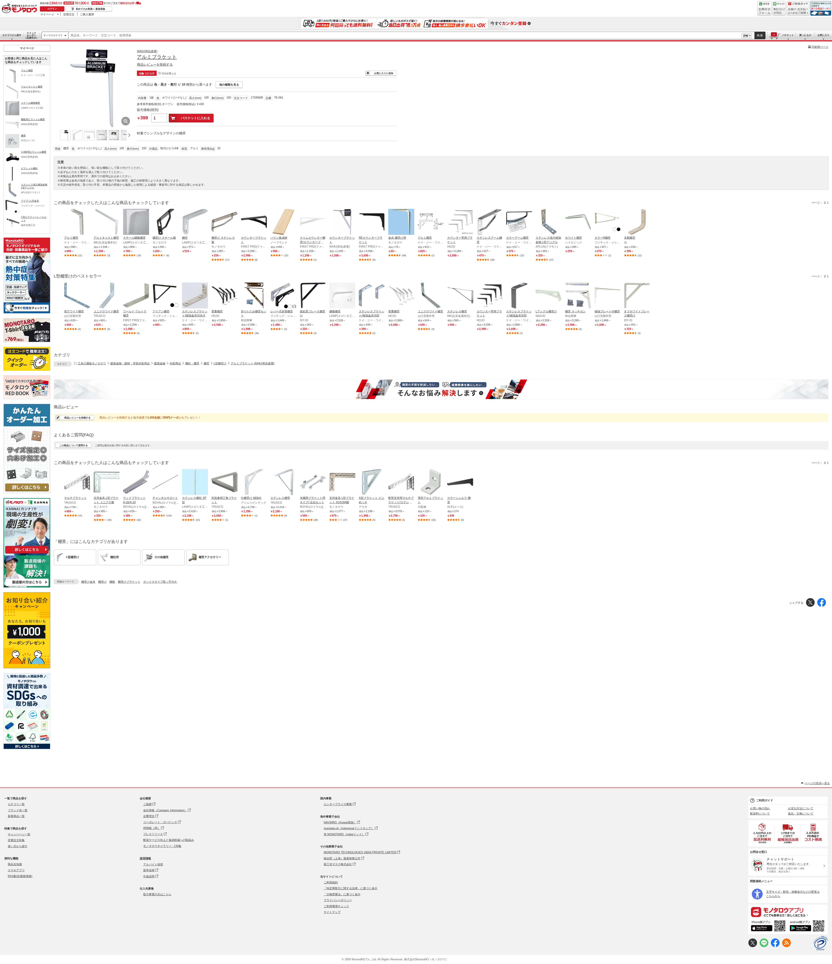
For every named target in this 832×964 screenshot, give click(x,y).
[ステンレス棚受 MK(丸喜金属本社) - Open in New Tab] (460, 295)
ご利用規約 (331, 882)
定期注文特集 (16, 840)
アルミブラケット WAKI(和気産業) (253, 363)
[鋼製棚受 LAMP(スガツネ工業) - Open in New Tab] (342, 295)
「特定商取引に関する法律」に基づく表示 (350, 888)
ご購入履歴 (87, 14)
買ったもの (805, 35)
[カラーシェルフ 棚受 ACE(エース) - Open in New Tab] (460, 482)
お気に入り (823, 35)
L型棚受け (220, 363)
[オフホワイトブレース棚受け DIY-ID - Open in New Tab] (637, 295)
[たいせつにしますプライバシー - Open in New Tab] (820, 943)
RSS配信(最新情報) (20, 876)
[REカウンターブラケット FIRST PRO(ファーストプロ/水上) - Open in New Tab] (372, 222)
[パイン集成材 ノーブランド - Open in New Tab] (283, 222)
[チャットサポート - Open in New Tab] (779, 8)
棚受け (102, 581)
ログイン (52, 8)
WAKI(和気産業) (147, 51)
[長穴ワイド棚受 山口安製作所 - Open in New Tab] (77, 295)
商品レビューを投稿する (155, 64)
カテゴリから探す (11, 35)
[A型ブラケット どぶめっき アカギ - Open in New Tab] (372, 482)
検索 (760, 35)
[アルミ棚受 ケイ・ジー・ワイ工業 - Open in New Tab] (77, 222)
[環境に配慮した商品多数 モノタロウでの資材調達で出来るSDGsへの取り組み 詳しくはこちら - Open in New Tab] (26, 748)
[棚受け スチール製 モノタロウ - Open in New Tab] (166, 222)
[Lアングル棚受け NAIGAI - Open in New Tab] (549, 295)
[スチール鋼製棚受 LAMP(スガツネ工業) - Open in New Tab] (136, 222)
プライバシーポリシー (338, 900)
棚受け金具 (88, 581)
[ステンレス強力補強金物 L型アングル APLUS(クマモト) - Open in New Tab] (549, 222)
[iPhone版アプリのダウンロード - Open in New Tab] (768, 926)
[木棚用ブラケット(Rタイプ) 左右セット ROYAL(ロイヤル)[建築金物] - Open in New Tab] (313, 482)
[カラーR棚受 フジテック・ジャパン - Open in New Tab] (608, 222)
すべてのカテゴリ (53, 35)
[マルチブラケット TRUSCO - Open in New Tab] (77, 482)
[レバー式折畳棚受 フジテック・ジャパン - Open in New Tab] (283, 295)
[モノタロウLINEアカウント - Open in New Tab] (764, 946)
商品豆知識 (15, 864)
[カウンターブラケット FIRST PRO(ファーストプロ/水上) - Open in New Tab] (254, 222)
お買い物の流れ (760, 808)
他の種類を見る (229, 84)
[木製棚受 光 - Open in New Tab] (637, 222)
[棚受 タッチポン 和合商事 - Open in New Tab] (578, 295)
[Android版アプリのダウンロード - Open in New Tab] (808, 926)
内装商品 (175, 363)
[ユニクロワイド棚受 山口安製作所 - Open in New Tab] (431, 295)
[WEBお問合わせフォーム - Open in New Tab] (764, 8)
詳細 (745, 35)
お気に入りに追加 (383, 73)
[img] (20, 8)
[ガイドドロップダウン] (798, 11)
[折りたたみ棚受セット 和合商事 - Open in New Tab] (254, 295)
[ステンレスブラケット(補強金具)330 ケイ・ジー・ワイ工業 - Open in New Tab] (372, 295)
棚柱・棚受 (192, 363)
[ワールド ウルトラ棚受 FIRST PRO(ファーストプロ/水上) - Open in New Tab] (136, 295)
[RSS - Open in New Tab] (786, 946)
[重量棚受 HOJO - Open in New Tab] (224, 295)
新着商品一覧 (16, 816)
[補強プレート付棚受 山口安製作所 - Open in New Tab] (608, 295)
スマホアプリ (16, 870)
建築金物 (159, 363)
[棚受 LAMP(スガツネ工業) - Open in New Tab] (195, 222)
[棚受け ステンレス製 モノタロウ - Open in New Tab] (224, 222)
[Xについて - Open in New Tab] (752, 946)
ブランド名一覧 (18, 810)
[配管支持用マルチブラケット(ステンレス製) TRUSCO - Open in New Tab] (401, 482)
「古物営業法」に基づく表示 (342, 894)
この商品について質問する (73, 445)
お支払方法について (800, 808)
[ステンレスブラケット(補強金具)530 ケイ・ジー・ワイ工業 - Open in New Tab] (519, 295)
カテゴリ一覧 (16, 804)
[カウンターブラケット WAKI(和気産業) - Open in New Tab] (342, 222)
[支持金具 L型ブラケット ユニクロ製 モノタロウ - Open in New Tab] (107, 482)
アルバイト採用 (153, 864)
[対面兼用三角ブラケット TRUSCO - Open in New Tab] (224, 482)
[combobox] (404, 35)
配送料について (760, 813)
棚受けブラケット (129, 581)
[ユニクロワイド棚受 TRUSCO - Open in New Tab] (107, 295)
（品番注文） (31, 35)
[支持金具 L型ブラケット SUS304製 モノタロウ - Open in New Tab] (342, 482)
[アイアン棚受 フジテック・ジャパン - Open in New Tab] (166, 295)
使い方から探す (18, 846)
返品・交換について (800, 813)
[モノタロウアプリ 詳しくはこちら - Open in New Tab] (788, 912)
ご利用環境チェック (336, 906)
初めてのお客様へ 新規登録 (90, 9)
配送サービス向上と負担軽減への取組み (168, 840)
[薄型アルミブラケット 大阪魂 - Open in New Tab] (431, 482)
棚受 (206, 363)
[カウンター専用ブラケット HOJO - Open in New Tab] (460, 222)
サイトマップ (332, 912)
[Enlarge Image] (125, 121)
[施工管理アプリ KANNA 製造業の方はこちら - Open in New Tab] (26, 586)
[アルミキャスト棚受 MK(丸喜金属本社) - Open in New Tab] (107, 222)
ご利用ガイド (764, 800)
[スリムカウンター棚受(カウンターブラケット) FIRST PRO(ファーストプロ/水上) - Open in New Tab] (313, 222)
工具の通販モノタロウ (92, 363)
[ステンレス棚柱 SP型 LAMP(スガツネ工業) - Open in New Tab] (195, 482)
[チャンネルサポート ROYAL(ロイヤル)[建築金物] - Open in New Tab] (166, 482)
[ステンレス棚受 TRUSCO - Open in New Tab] (283, 482)
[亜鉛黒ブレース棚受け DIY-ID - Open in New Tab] (313, 295)
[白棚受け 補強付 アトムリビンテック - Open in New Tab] (254, 482)
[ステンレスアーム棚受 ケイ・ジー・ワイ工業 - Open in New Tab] (490, 222)
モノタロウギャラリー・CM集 (162, 846)
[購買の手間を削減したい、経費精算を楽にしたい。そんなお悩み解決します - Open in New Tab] (441, 389)
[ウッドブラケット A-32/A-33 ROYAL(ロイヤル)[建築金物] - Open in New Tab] (136, 482)
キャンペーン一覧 (19, 834)
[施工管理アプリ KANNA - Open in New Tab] (26, 553)
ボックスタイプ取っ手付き (160, 581)
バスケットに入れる (195, 118)
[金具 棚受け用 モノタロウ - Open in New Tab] (401, 222)
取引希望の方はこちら (157, 894)
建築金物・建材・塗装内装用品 (130, 363)
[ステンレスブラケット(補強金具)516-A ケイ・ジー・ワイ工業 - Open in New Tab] (195, 295)
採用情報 (145, 858)
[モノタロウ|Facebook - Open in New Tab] (775, 946)
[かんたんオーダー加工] (26, 492)
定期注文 (69, 14)
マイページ (47, 14)
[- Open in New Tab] (762, 833)
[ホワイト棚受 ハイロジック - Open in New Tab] (578, 222)
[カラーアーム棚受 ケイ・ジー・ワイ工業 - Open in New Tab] (519, 222)
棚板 (112, 581)
